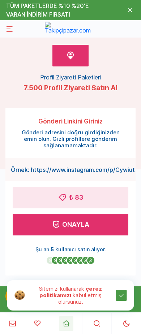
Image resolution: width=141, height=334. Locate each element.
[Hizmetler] (12, 323)
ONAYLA (75, 224)
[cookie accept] (121, 295)
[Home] (66, 323)
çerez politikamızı (70, 292)
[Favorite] (37, 323)
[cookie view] (19, 294)
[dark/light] (126, 323)
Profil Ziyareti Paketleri (70, 77)
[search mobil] (97, 323)
